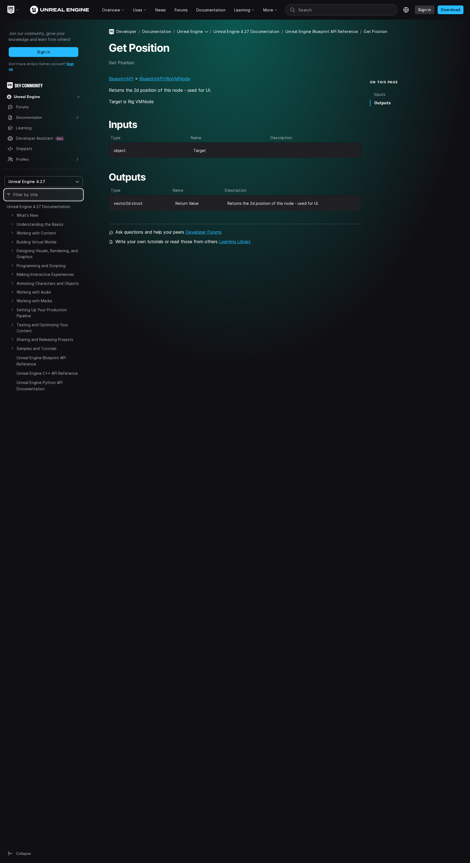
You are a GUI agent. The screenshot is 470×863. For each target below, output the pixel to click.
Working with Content (36, 233)
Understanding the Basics (40, 224)
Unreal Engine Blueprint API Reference (41, 360)
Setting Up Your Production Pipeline (42, 312)
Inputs (379, 94)
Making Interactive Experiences (45, 274)
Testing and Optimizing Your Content (42, 327)
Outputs (382, 102)
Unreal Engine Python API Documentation (40, 385)
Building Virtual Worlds (37, 242)
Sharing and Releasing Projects (45, 339)
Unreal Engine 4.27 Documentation (38, 206)
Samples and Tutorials (37, 348)
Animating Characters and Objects (48, 283)
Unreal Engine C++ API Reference (47, 373)
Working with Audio (34, 292)
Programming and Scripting (41, 265)
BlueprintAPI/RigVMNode (164, 78)
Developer (126, 31)
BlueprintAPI (121, 78)
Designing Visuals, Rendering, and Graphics (47, 253)
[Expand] (12, 215)
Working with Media (34, 300)
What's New (27, 215)
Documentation (156, 31)
